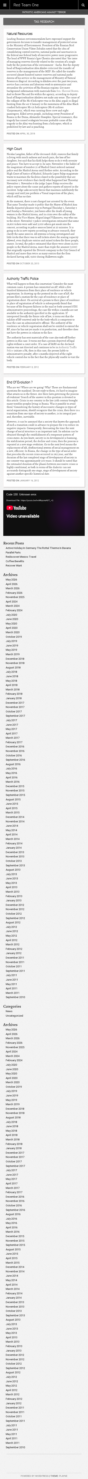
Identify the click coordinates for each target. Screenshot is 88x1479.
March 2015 (12, 812)
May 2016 (11, 773)
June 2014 (12, 825)
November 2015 (15, 790)
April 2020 (11, 627)
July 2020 (11, 614)
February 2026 (14, 592)
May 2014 (11, 830)
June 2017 (12, 724)
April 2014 (11, 834)
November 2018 (15, 663)
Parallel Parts (13, 552)
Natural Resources (20, 33)
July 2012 (11, 926)
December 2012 (15, 904)
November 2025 (15, 597)
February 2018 (14, 693)
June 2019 (12, 645)
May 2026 (11, 579)
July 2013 (11, 874)
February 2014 (14, 843)
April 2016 (11, 777)
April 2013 (11, 887)
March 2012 (12, 944)
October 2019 (14, 636)
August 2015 (13, 799)
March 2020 (12, 632)
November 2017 (15, 707)
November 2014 (15, 821)
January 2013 (13, 900)
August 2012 (13, 922)
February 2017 (14, 742)
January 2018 (13, 698)
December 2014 (15, 816)
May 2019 (11, 649)
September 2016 (15, 759)
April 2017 (11, 733)
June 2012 (12, 931)
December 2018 (15, 658)
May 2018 (11, 680)
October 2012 (14, 913)
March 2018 (12, 689)
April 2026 (11, 584)
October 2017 (14, 711)
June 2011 (12, 979)
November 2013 (15, 856)
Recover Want (14, 565)
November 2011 (15, 962)
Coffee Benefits (15, 561)
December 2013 (15, 852)
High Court (14, 148)
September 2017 (15, 715)
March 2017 (12, 737)
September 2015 (15, 795)
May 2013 (11, 882)
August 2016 (13, 764)
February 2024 (14, 610)
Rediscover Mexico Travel (21, 556)
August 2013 (13, 869)
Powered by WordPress (35, 1476)
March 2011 (12, 992)
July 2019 (11, 641)
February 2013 (14, 896)
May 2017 (11, 729)
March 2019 (12, 654)
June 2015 (12, 803)
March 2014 (12, 838)
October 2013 (14, 860)
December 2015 (15, 786)
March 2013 (12, 891)
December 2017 (15, 702)
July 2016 (11, 768)
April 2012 (11, 940)
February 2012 (14, 948)
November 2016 (15, 751)
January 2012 (13, 953)
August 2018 (13, 667)
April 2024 (11, 601)
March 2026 (12, 588)
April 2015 (11, 808)
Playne (63, 1476)
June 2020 (12, 619)
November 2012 (15, 909)
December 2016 (15, 746)
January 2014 (13, 847)
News (9, 1011)
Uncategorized (14, 1015)
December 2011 (15, 957)
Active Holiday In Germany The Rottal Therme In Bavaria (38, 548)
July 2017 (11, 720)
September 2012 (15, 918)
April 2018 (11, 685)
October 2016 (14, 755)
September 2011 (15, 970)
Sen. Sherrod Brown (67, 91)
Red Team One (26, 5)
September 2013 (15, 865)
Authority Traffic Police (22, 278)
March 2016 (12, 781)
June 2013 (12, 878)
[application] (44, 513)
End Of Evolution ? (20, 382)
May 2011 (11, 984)
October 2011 (14, 966)
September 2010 (15, 997)
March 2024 (12, 605)
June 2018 (12, 676)
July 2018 (11, 671)
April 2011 (11, 988)
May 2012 (11, 935)
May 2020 (11, 623)
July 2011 (11, 975)
